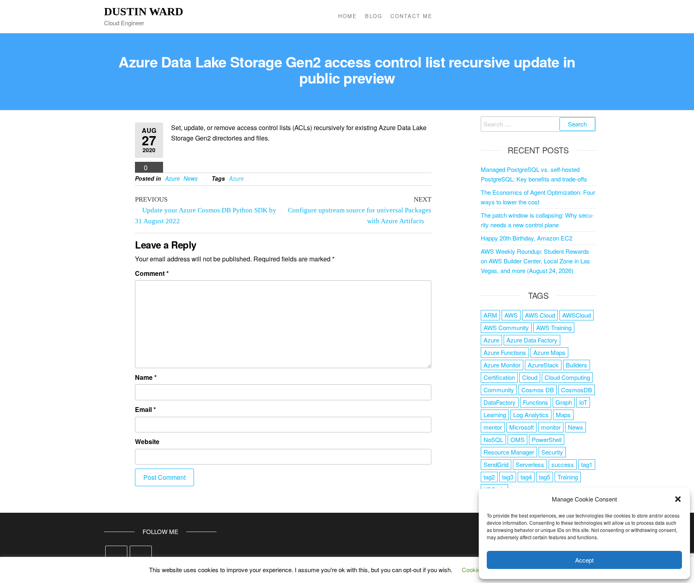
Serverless (530, 464)
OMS (517, 439)
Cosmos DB (537, 389)
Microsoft (521, 427)
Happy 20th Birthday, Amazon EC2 (526, 238)
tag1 (586, 464)
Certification (499, 377)
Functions (535, 402)
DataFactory (500, 402)
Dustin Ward (143, 11)
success (562, 464)
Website (147, 441)
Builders (576, 365)
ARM (490, 315)
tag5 (544, 477)
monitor (551, 427)
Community (499, 389)
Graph (563, 402)
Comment (152, 273)
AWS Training (554, 327)
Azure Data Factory (531, 340)
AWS (511, 315)
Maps (563, 414)
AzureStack (543, 365)
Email (145, 409)
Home (347, 16)
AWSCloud (576, 315)
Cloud (529, 377)
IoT (583, 402)
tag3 (507, 477)
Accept (584, 560)
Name (146, 377)
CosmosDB (576, 389)
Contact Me (411, 16)
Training (567, 477)
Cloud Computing (567, 377)
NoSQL (493, 439)
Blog (373, 16)
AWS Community (506, 327)
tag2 (489, 477)
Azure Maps (549, 352)
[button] (678, 499)
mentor (493, 427)
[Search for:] (538, 124)
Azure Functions (505, 352)
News (191, 178)
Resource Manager (509, 452)
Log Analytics (531, 414)
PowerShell (546, 439)
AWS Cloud (540, 315)
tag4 (526, 477)
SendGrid (496, 464)
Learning (495, 414)
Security (552, 452)
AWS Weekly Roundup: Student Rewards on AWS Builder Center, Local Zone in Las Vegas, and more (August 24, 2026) (535, 261)
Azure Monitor (502, 365)
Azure (172, 178)
